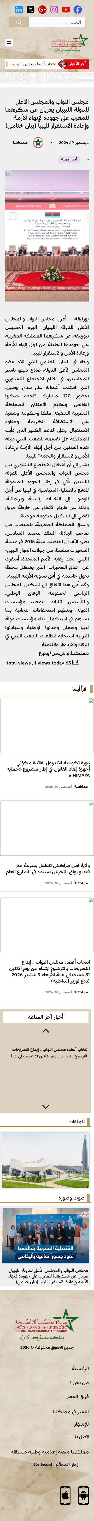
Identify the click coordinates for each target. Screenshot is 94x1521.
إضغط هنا (42, 1464)
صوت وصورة (71, 1198)
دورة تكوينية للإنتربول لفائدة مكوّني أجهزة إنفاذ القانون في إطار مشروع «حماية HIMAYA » (48, 769)
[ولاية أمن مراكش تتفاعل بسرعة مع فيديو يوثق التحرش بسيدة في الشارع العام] (47, 804)
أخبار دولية (69, 159)
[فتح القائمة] (9, 42)
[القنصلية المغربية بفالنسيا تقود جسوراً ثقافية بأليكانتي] (45, 1212)
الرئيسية (80, 1368)
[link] (31, 64)
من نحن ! (79, 1382)
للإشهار (81, 1424)
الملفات (76, 1121)
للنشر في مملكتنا (71, 1411)
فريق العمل (77, 1396)
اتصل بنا (81, 1436)
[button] (45, 1030)
